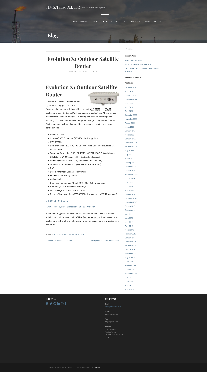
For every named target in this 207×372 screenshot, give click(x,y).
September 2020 (131, 174)
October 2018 (130, 250)
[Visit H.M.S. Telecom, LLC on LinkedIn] (58, 304)
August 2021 (130, 151)
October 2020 (130, 170)
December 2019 (131, 198)
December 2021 (131, 143)
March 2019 (129, 230)
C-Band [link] (53, 164)
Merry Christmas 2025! (133, 60)
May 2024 (129, 107)
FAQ (125, 21)
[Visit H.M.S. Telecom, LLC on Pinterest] (54, 304)
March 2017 (129, 289)
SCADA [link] (108, 109)
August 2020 (130, 178)
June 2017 (129, 281)
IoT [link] (92, 109)
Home (74, 21)
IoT (55, 234)
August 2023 (130, 123)
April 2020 (129, 186)
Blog (105, 21)
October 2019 (130, 206)
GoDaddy (97, 367)
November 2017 (131, 273)
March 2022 (129, 135)
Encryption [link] (68, 138)
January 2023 (130, 131)
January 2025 (130, 95)
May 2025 (129, 91)
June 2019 (129, 218)
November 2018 (131, 246)
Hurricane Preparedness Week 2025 (138, 64)
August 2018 (130, 258)
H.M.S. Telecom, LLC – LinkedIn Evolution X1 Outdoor (70, 207)
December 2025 (131, 87)
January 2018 (130, 269)
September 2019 (131, 210)
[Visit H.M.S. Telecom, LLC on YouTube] (47, 304)
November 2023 (131, 119)
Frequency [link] (55, 175)
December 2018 (131, 242)
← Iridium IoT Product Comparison (59, 241)
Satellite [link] (69, 102)
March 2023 (129, 127)
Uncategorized (74, 234)
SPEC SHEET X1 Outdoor (57, 201)
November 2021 (131, 147)
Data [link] (52, 146)
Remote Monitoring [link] (91, 217)
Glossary (157, 21)
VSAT (83, 234)
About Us (84, 21)
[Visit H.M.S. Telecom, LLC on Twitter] (51, 304)
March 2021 (129, 159)
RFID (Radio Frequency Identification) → (106, 241)
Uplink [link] (70, 172)
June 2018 (129, 262)
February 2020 (130, 194)
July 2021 (129, 155)
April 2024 (129, 111)
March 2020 (129, 190)
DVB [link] (52, 142)
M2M (59, 234)
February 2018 (130, 266)
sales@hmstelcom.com (113, 307)
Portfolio (135, 21)
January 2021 (130, 163)
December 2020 (131, 167)
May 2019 (129, 222)
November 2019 (131, 202)
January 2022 (130, 139)
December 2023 (131, 115)
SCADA (65, 234)
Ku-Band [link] (54, 160)
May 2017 (129, 285)
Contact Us (116, 21)
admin (94, 71)
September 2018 (131, 254)
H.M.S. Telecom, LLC (63, 7)
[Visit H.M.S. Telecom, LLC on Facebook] (65, 304)
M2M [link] (97, 109)
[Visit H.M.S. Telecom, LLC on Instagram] (62, 304)
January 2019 (130, 238)
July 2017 (129, 277)
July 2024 (129, 103)
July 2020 (129, 182)
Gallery (146, 21)
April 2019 (129, 226)
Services (96, 21)
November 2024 (131, 99)
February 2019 (130, 234)
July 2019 (129, 214)
